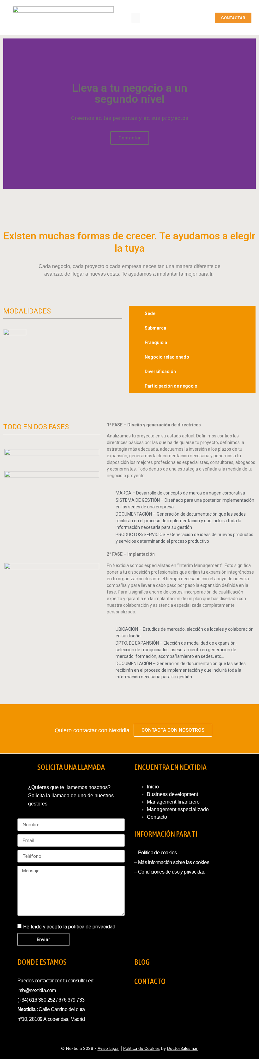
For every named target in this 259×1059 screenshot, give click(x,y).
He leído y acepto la (69, 927)
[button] (135, 18)
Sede (150, 313)
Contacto (157, 817)
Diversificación (160, 371)
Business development (172, 794)
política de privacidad (91, 927)
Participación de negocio (171, 386)
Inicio (153, 786)
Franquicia (156, 342)
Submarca (155, 328)
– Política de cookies (155, 852)
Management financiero (173, 801)
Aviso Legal (108, 1048)
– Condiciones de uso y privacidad (169, 872)
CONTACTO (150, 981)
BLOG (142, 962)
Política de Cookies (141, 1048)
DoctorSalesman (182, 1048)
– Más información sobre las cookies (171, 862)
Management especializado (178, 809)
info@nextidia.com (36, 990)
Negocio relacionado (167, 357)
